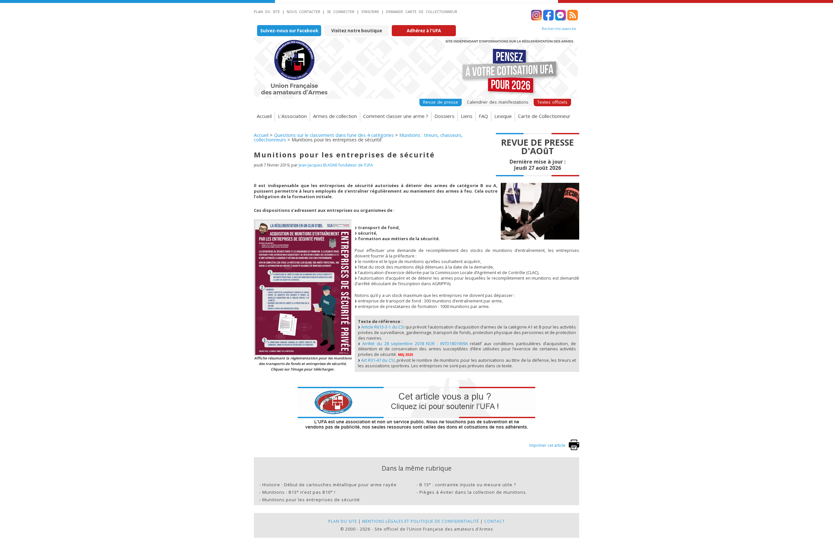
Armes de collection (335, 116)
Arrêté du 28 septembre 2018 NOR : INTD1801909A (415, 343)
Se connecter (340, 11)
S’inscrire (370, 11)
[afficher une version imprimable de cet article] (574, 448)
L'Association (292, 116)
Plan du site (267, 11)
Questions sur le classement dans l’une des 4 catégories (334, 135)
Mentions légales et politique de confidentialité (420, 521)
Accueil (264, 116)
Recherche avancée (559, 28)
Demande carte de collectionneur (421, 11)
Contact (494, 521)
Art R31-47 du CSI (378, 360)
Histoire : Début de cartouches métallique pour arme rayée (329, 485)
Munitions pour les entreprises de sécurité (311, 500)
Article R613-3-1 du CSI (382, 327)
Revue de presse (440, 102)
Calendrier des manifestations (497, 102)
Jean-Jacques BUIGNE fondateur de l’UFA (336, 165)
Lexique (503, 116)
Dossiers (444, 116)
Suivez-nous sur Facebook (289, 31)
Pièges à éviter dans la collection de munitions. (473, 492)
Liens (466, 116)
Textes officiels (552, 102)
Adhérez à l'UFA (424, 31)
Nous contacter (303, 11)
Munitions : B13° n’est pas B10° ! (298, 492)
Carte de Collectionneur (544, 116)
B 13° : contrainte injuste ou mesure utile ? (467, 485)
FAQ (483, 116)
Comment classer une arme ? (395, 116)
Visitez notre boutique (356, 31)
